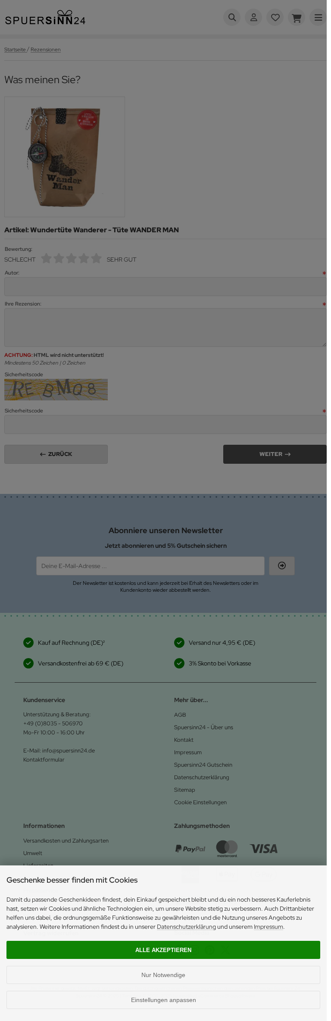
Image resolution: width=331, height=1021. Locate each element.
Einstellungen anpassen (163, 999)
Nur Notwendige (163, 974)
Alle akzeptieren (163, 950)
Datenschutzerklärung (186, 926)
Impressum (268, 926)
